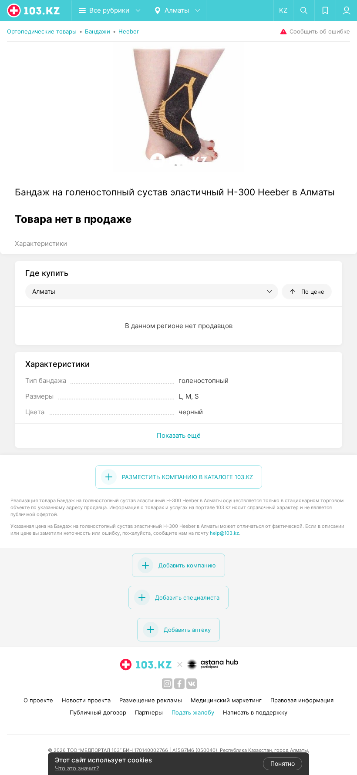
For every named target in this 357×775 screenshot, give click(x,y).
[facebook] (179, 683)
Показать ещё (179, 435)
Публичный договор (98, 712)
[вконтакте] (191, 683)
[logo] (34, 10)
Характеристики (41, 243)
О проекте (38, 700)
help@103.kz (224, 533)
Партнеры (149, 712)
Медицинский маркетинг (226, 700)
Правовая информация (301, 700)
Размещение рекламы (150, 700)
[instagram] (167, 683)
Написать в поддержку (255, 712)
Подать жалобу (193, 712)
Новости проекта (86, 700)
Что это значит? (77, 768)
